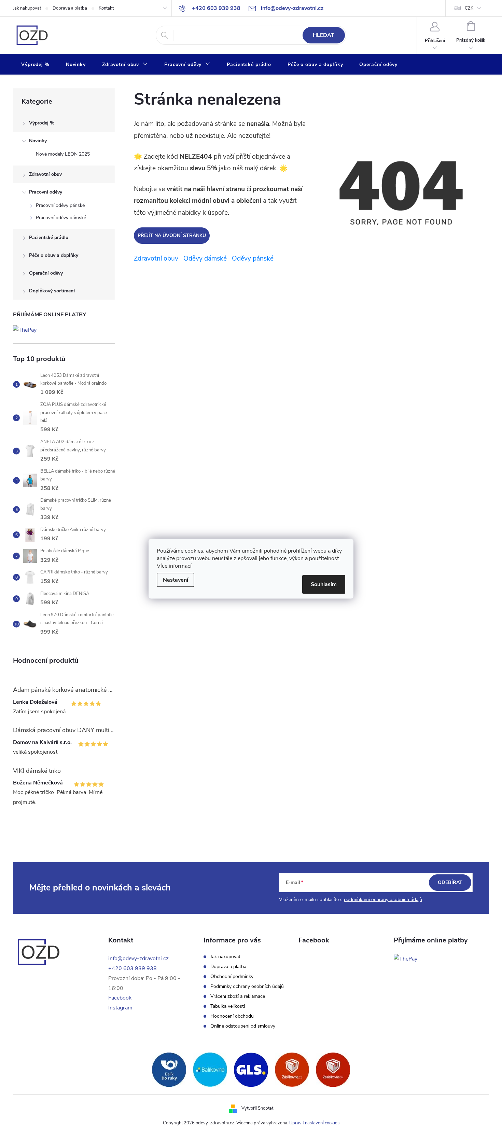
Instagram (120, 1008)
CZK (469, 8)
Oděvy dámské (205, 258)
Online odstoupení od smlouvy (242, 1026)
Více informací (174, 565)
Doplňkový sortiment (52, 291)
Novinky (38, 140)
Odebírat (450, 882)
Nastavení (175, 579)
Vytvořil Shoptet (257, 1108)
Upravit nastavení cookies (314, 1123)
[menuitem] (35, 64)
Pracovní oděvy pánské (60, 205)
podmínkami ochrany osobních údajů (383, 899)
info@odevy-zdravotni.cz (138, 958)
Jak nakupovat (27, 8)
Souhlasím (324, 584)
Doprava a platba (70, 8)
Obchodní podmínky (231, 976)
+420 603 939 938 (132, 968)
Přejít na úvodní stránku (172, 235)
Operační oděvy (46, 273)
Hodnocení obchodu (232, 1016)
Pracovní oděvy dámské (61, 217)
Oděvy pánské (253, 258)
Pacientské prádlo (48, 237)
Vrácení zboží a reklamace (237, 996)
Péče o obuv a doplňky (53, 255)
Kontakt (106, 8)
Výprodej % (41, 123)
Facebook (119, 998)
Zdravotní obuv (45, 174)
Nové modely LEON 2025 (63, 154)
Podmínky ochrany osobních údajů (247, 986)
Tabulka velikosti (227, 1006)
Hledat (323, 35)
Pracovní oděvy (45, 192)
